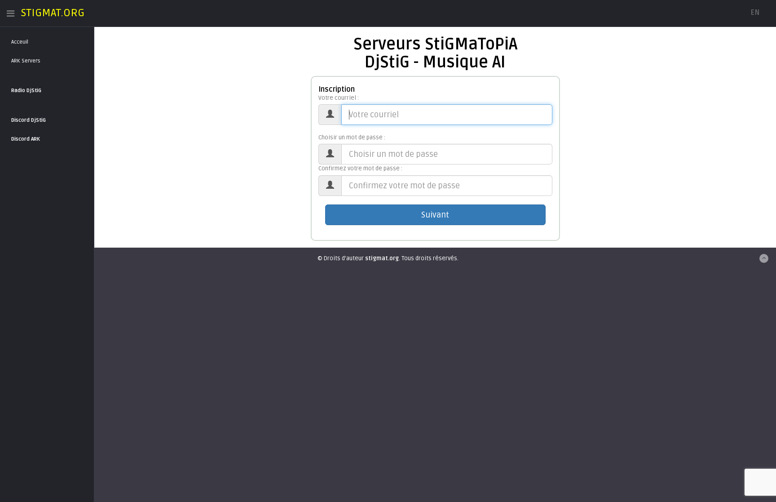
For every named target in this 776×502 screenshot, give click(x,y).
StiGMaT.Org (52, 12)
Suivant (435, 215)
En (755, 12)
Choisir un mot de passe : (351, 137)
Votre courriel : (338, 98)
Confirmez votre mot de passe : (360, 168)
